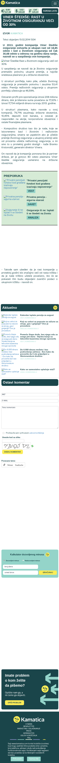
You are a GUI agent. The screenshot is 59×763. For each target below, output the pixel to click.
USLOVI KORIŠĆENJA (28, 736)
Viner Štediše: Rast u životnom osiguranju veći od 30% (28, 20)
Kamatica (17, 33)
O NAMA (28, 724)
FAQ (29, 738)
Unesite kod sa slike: (11, 437)
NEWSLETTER (28, 726)
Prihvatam (17, 759)
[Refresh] (32, 446)
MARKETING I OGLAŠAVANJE (28, 729)
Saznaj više (34, 759)
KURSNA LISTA (50, 11)
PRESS (28, 731)
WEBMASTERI (28, 733)
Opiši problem (14, 703)
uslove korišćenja (36, 433)
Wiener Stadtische (14, 465)
